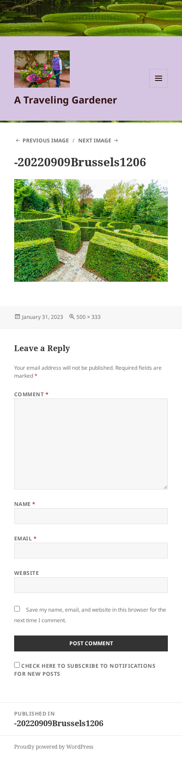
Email (25, 538)
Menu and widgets (159, 87)
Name (25, 504)
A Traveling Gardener (65, 99)
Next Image (94, 140)
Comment (31, 394)
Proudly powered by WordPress (53, 746)
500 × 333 (88, 317)
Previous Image (46, 140)
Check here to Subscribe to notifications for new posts (85, 670)
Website (26, 573)
